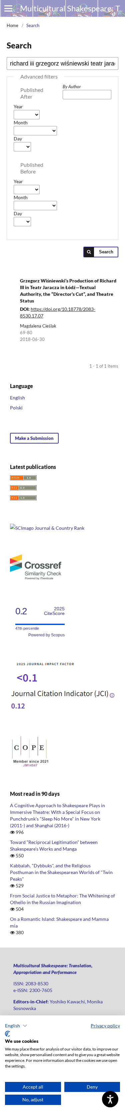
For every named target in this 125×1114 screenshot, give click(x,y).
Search (106, 251)
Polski (16, 407)
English (17, 397)
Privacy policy (105, 1025)
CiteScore (54, 611)
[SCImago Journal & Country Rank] (47, 528)
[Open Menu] (8, 8)
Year (18, 106)
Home (12, 25)
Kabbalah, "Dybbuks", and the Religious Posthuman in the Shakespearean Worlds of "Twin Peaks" (61, 872)
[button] (16, 1026)
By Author (72, 86)
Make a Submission (34, 438)
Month (21, 122)
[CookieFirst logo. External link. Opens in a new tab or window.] (7, 1034)
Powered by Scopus (46, 635)
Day (18, 138)
